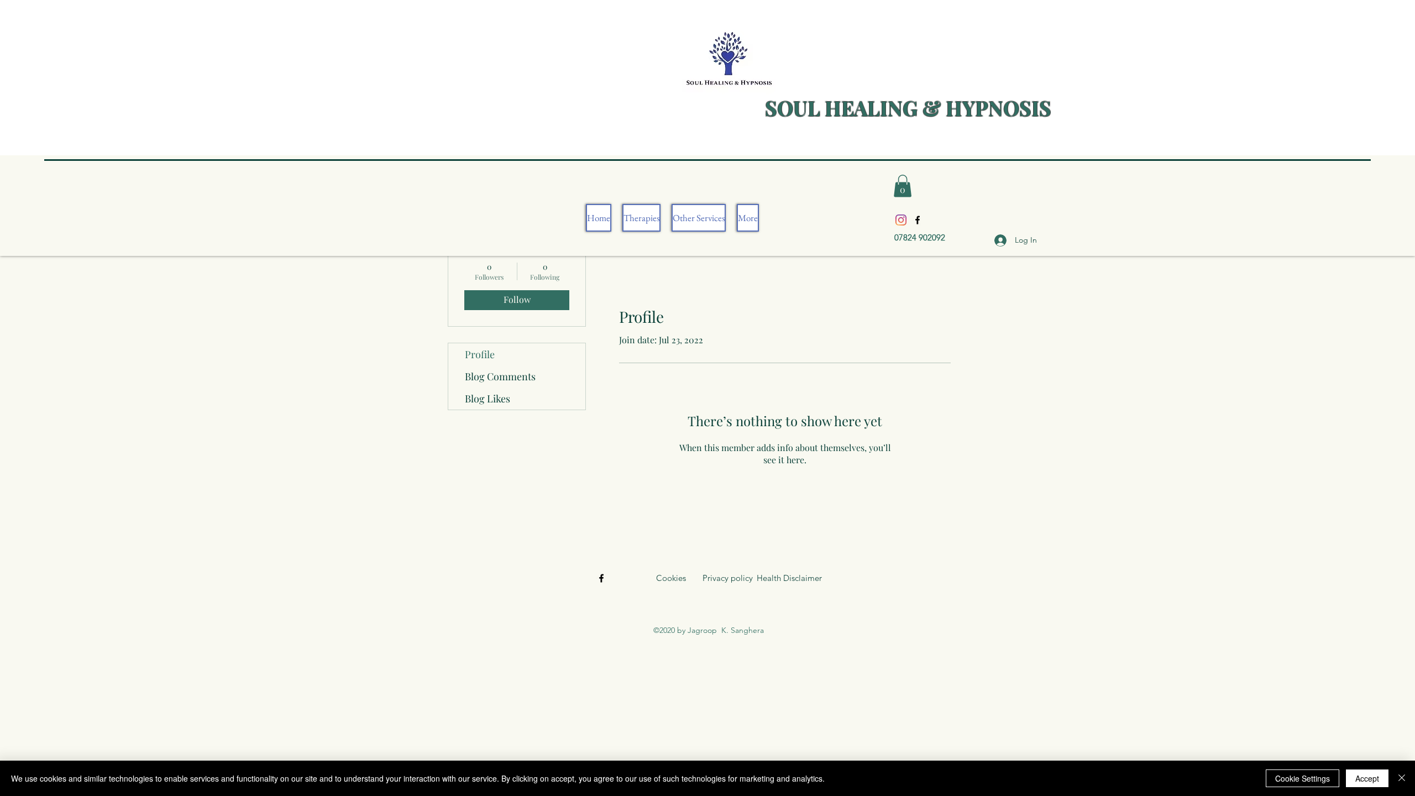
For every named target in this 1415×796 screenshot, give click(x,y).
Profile (480, 354)
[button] (902, 186)
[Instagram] (900, 220)
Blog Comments (500, 376)
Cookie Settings (1302, 778)
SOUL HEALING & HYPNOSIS (908, 107)
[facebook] (917, 220)
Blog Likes (487, 398)
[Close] (1401, 778)
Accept (1367, 778)
